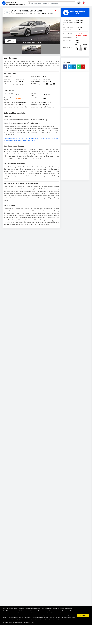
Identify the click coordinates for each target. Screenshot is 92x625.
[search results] (79, 3)
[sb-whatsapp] (79, 67)
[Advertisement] (75, 90)
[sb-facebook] (65, 67)
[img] (31, 30)
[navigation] (31, 39)
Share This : (66, 62)
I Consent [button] (83, 615)
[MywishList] (83, 3)
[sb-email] (83, 67)
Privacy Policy (30, 622)
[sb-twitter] (70, 67)
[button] (88, 3)
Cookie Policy (13, 619)
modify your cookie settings (69, 617)
